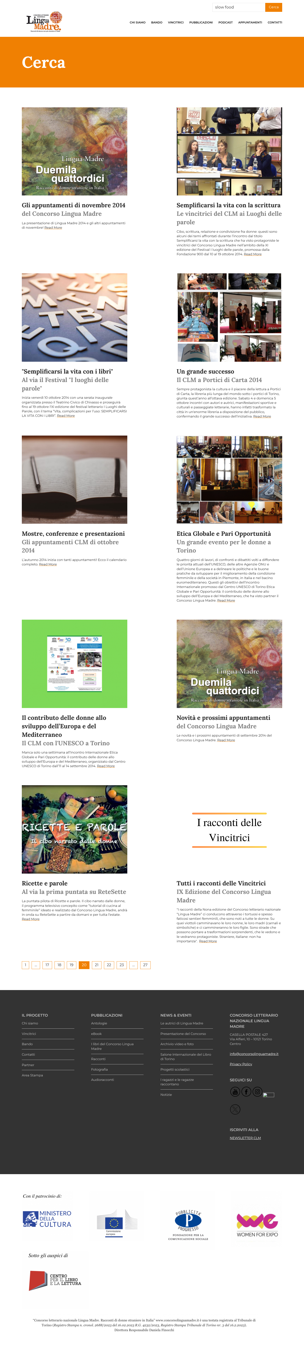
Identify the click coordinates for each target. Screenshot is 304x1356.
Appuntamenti (250, 22)
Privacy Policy (241, 1064)
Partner (28, 1065)
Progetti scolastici (174, 1069)
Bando (156, 22)
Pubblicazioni (201, 22)
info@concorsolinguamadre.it (254, 1054)
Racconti (98, 1059)
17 (47, 965)
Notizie (166, 1095)
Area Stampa (32, 1075)
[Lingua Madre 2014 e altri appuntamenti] (74, 151)
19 (71, 965)
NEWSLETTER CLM (245, 1138)
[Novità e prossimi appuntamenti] (229, 664)
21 (97, 965)
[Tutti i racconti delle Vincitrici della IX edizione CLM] (229, 829)
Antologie (99, 1023)
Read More (53, 228)
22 (109, 965)
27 (145, 965)
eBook (96, 1034)
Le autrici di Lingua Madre (181, 1023)
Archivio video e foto (177, 1044)
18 (59, 965)
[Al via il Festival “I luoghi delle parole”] (74, 317)
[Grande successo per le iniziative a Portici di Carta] (229, 317)
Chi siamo (138, 22)
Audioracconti (102, 1080)
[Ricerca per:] (238, 7)
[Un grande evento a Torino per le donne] (229, 480)
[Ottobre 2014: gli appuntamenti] (74, 480)
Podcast (225, 22)
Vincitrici (176, 22)
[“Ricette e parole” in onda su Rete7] (74, 829)
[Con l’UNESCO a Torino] (74, 664)
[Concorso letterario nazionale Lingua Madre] (44, 33)
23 (122, 965)
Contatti (275, 22)
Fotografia (99, 1069)
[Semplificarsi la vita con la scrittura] (229, 151)
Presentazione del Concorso (183, 1034)
